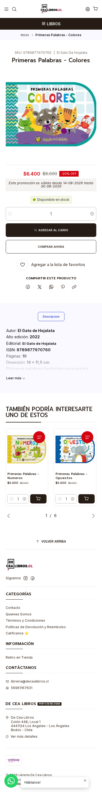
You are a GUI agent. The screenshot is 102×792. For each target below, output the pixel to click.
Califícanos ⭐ (17, 633)
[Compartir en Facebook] (28, 287)
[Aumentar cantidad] (92, 213)
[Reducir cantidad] (10, 213)
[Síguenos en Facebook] (32, 578)
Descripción (51, 316)
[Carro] (95, 9)
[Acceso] (87, 9)
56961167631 (21, 688)
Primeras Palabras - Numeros (23, 476)
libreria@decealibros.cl (30, 681)
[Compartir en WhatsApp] (51, 287)
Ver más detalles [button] (24, 736)
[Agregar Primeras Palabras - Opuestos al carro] (86, 498)
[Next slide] (92, 515)
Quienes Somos (19, 614)
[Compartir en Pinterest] (63, 287)
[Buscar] (14, 9)
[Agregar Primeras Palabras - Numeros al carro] (38, 498)
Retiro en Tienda (19, 657)
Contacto (13, 608)
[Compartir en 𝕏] (40, 287)
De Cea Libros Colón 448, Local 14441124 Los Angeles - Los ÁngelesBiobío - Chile (40, 723)
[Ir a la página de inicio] (51, 9)
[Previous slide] (10, 515)
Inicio (25, 35)
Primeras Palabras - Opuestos (71, 476)
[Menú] (6, 9)
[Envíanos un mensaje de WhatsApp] (11, 781)
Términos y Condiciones (25, 620)
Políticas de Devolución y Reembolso (36, 627)
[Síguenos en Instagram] (25, 578)
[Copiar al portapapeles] (74, 287)
